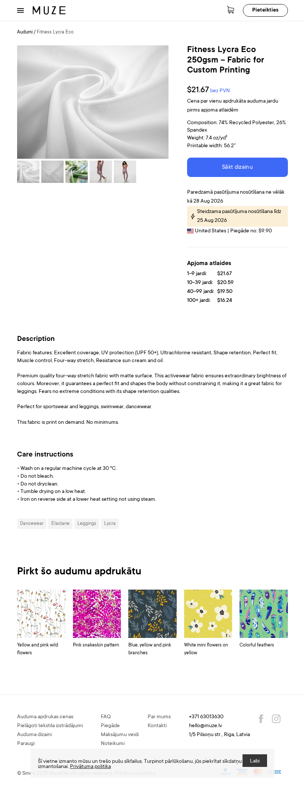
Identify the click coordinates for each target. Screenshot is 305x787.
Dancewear (32, 523)
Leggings (86, 523)
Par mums (159, 717)
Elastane (60, 523)
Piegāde (110, 726)
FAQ (106, 717)
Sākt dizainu (237, 167)
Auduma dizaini (34, 735)
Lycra (110, 523)
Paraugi (26, 744)
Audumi (25, 32)
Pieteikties (265, 10)
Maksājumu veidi (120, 735)
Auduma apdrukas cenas (45, 717)
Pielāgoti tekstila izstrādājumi (50, 726)
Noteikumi (113, 744)
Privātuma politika (90, 767)
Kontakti (157, 726)
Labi (255, 761)
